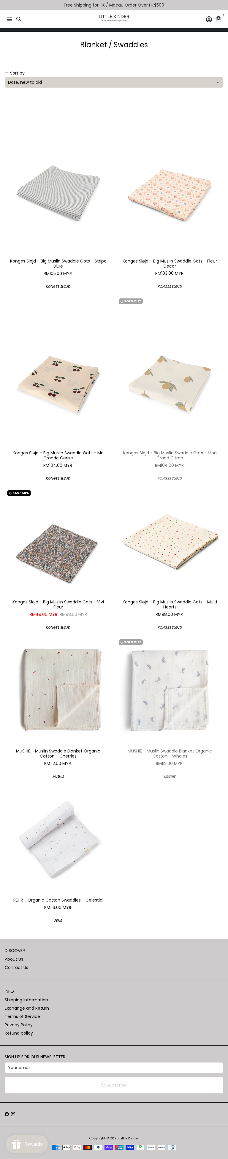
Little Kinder (129, 1138)
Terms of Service (22, 1016)
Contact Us (16, 967)
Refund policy (19, 1033)
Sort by (15, 73)
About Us (14, 959)
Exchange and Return (27, 1008)
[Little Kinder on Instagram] (13, 1114)
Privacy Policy (19, 1025)
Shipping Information (26, 1000)
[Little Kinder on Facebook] (7, 1114)
